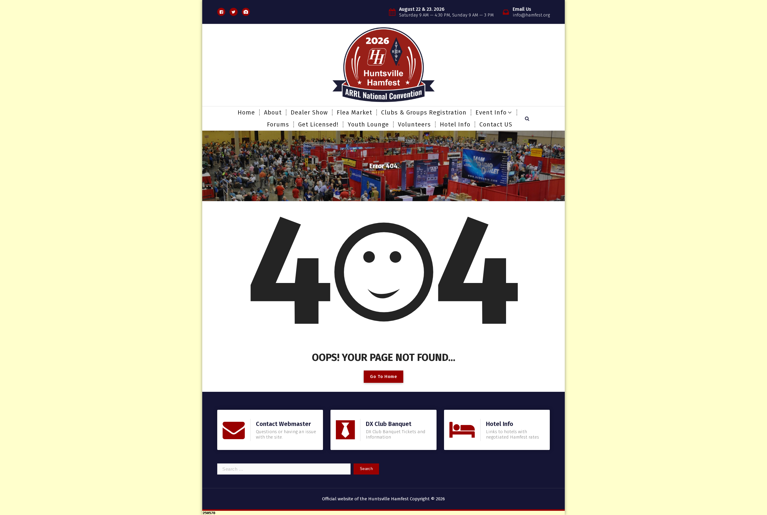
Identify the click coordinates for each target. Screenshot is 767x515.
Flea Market (354, 112)
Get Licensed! (318, 124)
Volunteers (414, 124)
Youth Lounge (368, 124)
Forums (278, 124)
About (273, 112)
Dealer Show (309, 112)
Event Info (491, 112)
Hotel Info (455, 124)
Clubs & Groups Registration (423, 112)
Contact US (495, 124)
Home (246, 112)
